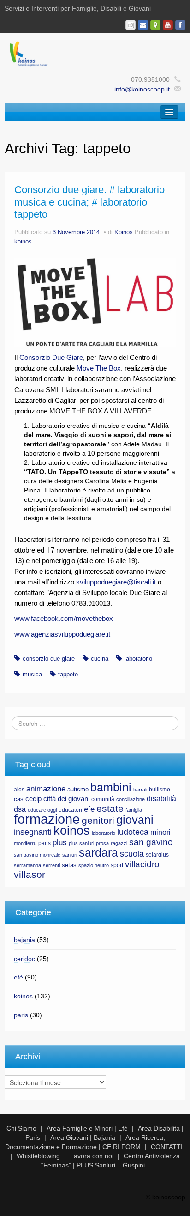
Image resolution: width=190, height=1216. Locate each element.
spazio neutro (93, 865)
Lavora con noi (91, 1156)
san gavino (151, 842)
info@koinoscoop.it (142, 89)
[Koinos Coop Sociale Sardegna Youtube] (168, 25)
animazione (45, 788)
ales (19, 789)
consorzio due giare (49, 659)
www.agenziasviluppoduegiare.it (62, 634)
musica (32, 674)
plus (60, 842)
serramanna (27, 865)
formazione (47, 819)
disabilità (161, 799)
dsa (20, 809)
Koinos (123, 232)
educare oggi (42, 810)
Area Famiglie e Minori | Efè (87, 1128)
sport (117, 865)
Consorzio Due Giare (51, 357)
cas (19, 799)
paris (44, 843)
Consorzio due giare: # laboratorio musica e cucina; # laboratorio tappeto (89, 202)
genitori (98, 820)
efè (18, 977)
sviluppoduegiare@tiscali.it (117, 582)
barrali (140, 789)
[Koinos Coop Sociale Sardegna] (95, 53)
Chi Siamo (21, 1128)
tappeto (68, 674)
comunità (102, 799)
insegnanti (33, 832)
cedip (33, 799)
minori (160, 832)
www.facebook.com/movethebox (63, 618)
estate (110, 808)
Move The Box (99, 368)
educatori (70, 810)
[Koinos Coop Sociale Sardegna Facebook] (180, 25)
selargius (157, 854)
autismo (78, 789)
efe (89, 809)
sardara (98, 852)
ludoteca (132, 832)
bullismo (159, 789)
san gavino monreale (37, 854)
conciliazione (130, 799)
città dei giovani (66, 799)
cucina (99, 659)
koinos (23, 241)
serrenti (51, 865)
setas (69, 865)
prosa (102, 843)
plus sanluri (81, 843)
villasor (29, 874)
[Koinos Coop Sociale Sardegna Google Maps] (155, 25)
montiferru (25, 843)
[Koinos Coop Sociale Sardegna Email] (143, 25)
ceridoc (24, 958)
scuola (132, 853)
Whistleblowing (38, 1156)
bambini (110, 787)
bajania (24, 939)
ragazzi (119, 843)
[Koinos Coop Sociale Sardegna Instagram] (130, 25)
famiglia (133, 810)
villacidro (142, 864)
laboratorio (138, 659)
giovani (135, 819)
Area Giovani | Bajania (82, 1137)
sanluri (69, 854)
